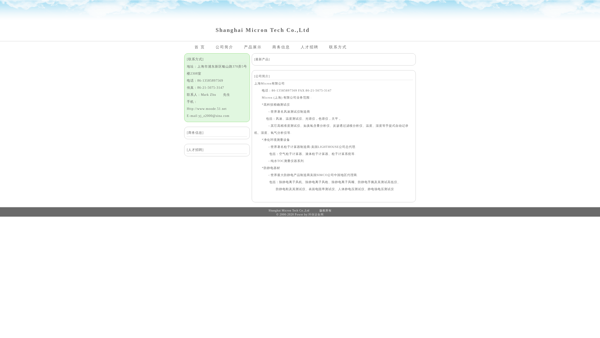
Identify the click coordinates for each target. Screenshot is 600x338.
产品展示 (253, 47)
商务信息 (281, 47)
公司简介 (224, 47)
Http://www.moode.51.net (207, 109)
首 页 (200, 47)
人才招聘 (310, 47)
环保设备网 (316, 214)
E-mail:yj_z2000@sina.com (208, 116)
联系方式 (338, 47)
